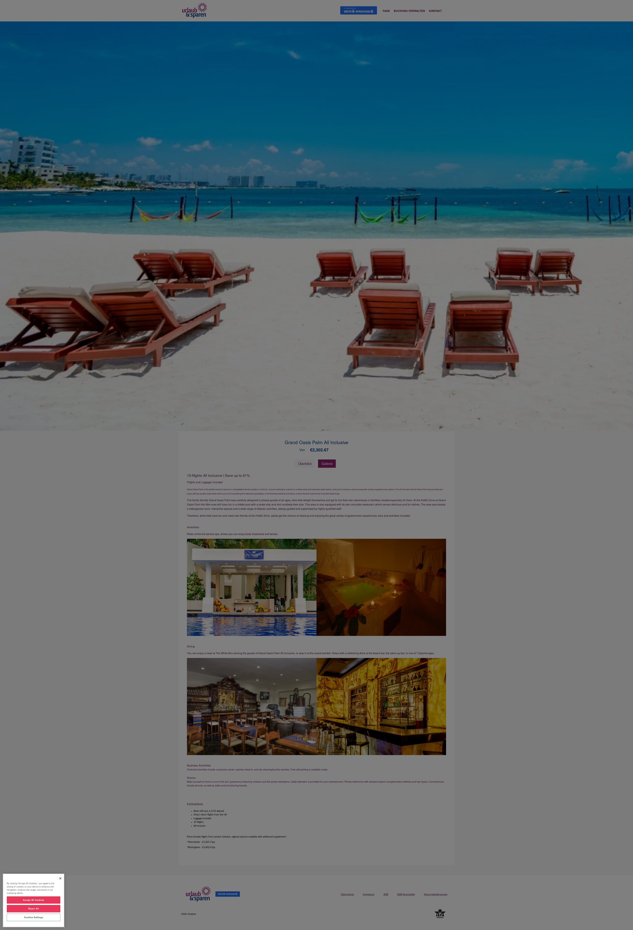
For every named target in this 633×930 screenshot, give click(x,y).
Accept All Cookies (33, 899)
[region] (33, 900)
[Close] (60, 878)
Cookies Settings (33, 917)
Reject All (33, 908)
